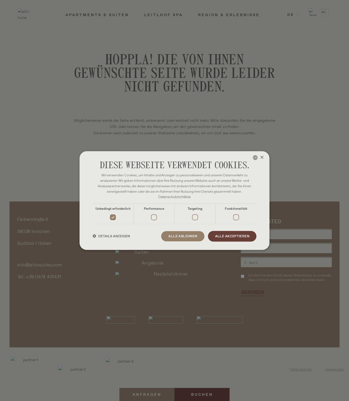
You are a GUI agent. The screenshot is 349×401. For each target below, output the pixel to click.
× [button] (262, 157)
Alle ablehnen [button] (182, 236)
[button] (111, 236)
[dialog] (174, 200)
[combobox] (255, 157)
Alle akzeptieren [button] (232, 236)
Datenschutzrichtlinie (174, 197)
